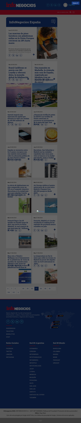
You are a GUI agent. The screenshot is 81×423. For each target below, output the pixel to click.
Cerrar (75, 3)
